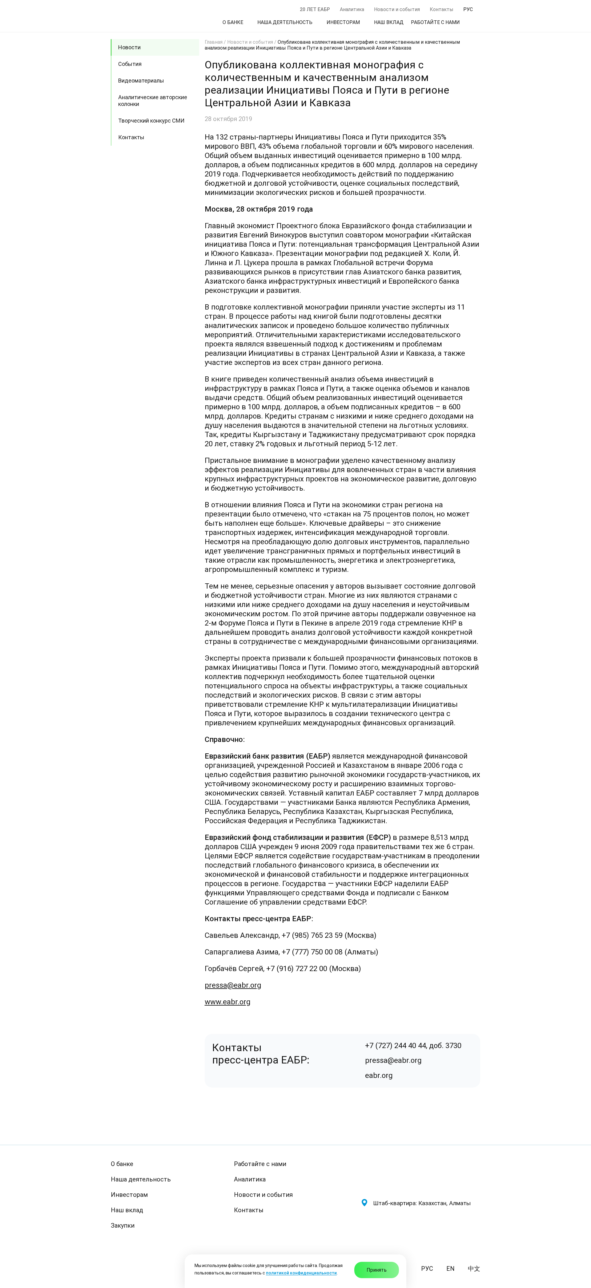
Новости (129, 47)
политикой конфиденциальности (301, 1272)
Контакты (441, 9)
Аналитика (352, 9)
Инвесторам (129, 1194)
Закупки (123, 1225)
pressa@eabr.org (233, 985)
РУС (427, 1268)
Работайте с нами (260, 1164)
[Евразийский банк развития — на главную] (420, 1174)
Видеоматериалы (141, 80)
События (130, 64)
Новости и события (397, 9)
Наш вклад (127, 1210)
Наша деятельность (141, 1179)
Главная (214, 42)
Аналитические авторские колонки (152, 100)
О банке (122, 1164)
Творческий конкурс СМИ (151, 120)
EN (450, 1268)
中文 (474, 1268)
